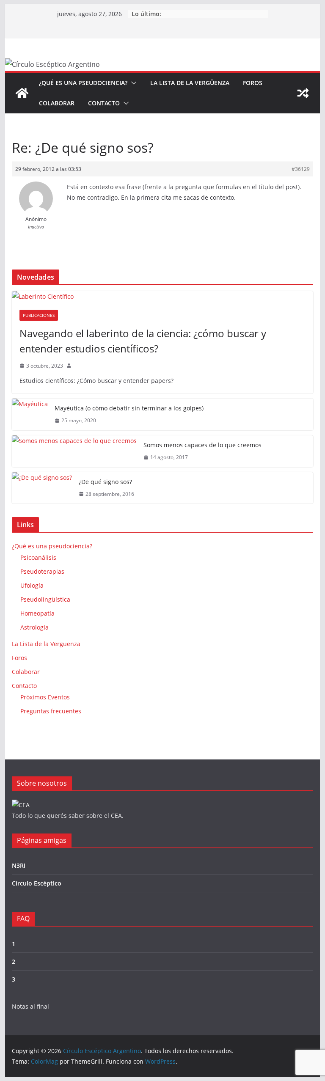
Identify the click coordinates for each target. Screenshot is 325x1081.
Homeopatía (37, 613)
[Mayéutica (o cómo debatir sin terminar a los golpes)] (30, 414)
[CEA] (21, 805)
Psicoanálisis (38, 557)
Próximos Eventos (45, 697)
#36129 (301, 169)
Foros (252, 83)
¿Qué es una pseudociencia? (83, 83)
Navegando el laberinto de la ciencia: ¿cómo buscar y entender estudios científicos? (142, 340)
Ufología (32, 585)
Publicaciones (39, 315)
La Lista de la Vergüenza (189, 83)
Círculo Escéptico (36, 883)
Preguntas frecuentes (50, 711)
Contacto (104, 103)
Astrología (34, 627)
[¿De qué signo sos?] (42, 488)
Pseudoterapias (42, 571)
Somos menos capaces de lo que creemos (202, 445)
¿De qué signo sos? (105, 482)
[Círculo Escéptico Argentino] (22, 93)
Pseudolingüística (45, 599)
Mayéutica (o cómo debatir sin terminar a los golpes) (129, 408)
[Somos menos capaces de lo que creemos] (74, 451)
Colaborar (56, 103)
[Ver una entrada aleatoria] (303, 93)
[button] (132, 83)
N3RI (18, 865)
